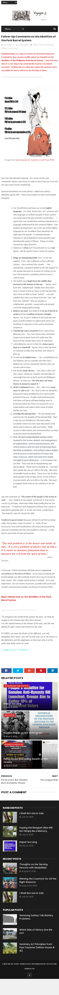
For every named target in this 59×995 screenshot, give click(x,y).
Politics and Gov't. (10, 48)
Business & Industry (14, 744)
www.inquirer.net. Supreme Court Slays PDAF (34, 160)
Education (9, 715)
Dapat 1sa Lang (12, 703)
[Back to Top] (29, 975)
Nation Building (46, 44)
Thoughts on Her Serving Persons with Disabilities (33, 866)
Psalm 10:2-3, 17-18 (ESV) (15, 650)
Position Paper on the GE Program (23, 732)
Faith (35, 44)
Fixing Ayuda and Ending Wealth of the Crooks (26, 760)
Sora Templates (22, 964)
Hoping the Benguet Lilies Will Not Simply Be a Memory (36, 829)
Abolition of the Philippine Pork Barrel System (22, 60)
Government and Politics (16, 686)
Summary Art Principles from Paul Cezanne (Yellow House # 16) (37, 947)
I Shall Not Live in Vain (31, 813)
